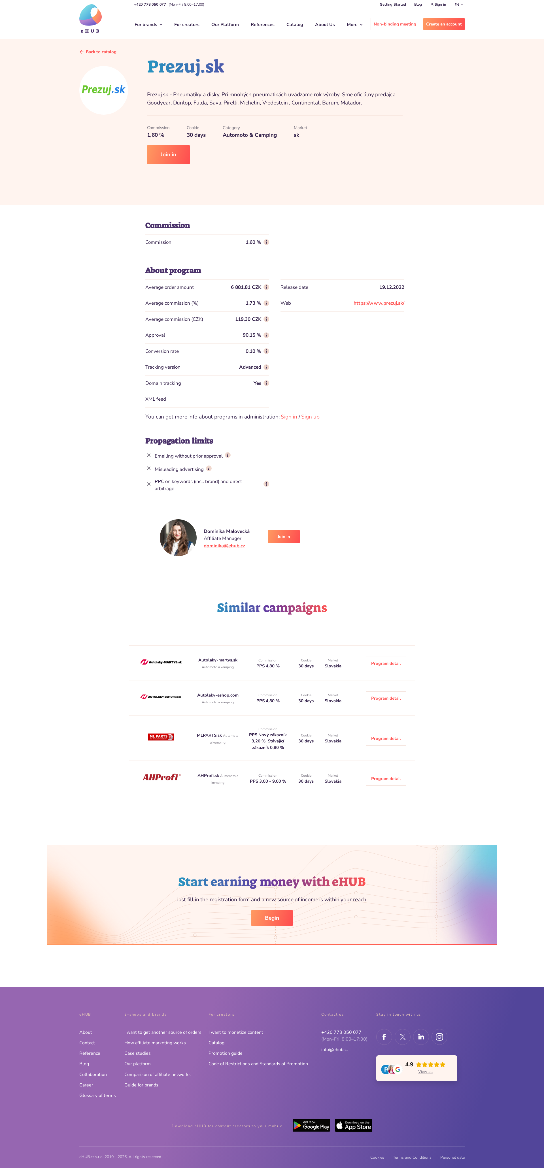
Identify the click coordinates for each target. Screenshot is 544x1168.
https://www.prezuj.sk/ (379, 303)
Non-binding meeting (395, 24)
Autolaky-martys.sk (217, 660)
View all (425, 1071)
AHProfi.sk (208, 775)
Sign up (310, 416)
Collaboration (93, 1074)
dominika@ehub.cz (224, 546)
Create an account (444, 24)
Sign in (440, 4)
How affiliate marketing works (155, 1043)
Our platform (137, 1064)
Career (86, 1085)
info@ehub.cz (334, 1050)
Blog (418, 4)
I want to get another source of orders (162, 1032)
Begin (272, 918)
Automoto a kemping (218, 667)
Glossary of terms (97, 1095)
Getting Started (393, 4)
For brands (146, 25)
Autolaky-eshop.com (218, 695)
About (85, 1032)
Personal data (452, 1157)
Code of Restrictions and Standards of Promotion (258, 1064)
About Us (325, 25)
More (352, 25)
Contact (87, 1043)
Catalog (294, 25)
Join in (168, 154)
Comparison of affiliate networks (157, 1074)
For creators (186, 25)
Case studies (137, 1053)
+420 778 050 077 (150, 4)
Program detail (386, 663)
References (263, 25)
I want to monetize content (236, 1032)
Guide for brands (141, 1085)
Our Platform (225, 25)
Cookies (377, 1157)
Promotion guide (226, 1053)
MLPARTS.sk (210, 735)
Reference (89, 1053)
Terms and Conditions (412, 1157)
